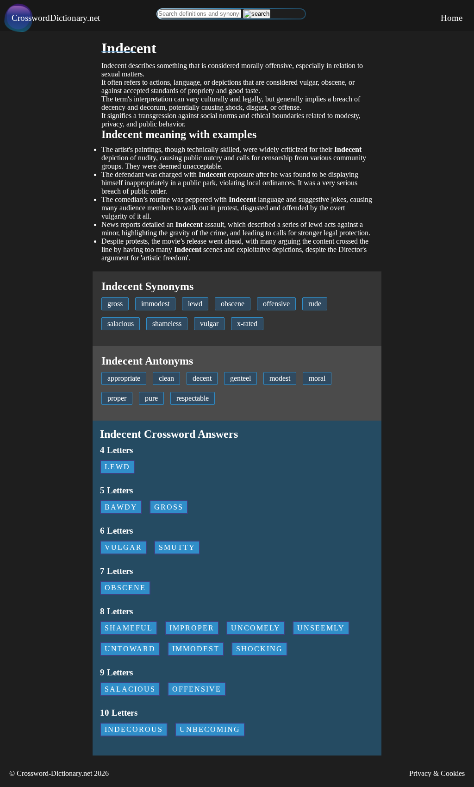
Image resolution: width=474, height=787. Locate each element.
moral (317, 378)
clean (166, 378)
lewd (195, 304)
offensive (276, 304)
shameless (166, 323)
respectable (192, 398)
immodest (155, 304)
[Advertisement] (46, 170)
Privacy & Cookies (437, 773)
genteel (240, 378)
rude (314, 304)
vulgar (209, 323)
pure (151, 398)
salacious (120, 323)
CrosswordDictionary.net (56, 18)
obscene (232, 304)
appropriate (123, 378)
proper (116, 398)
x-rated (247, 323)
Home (451, 18)
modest (279, 378)
